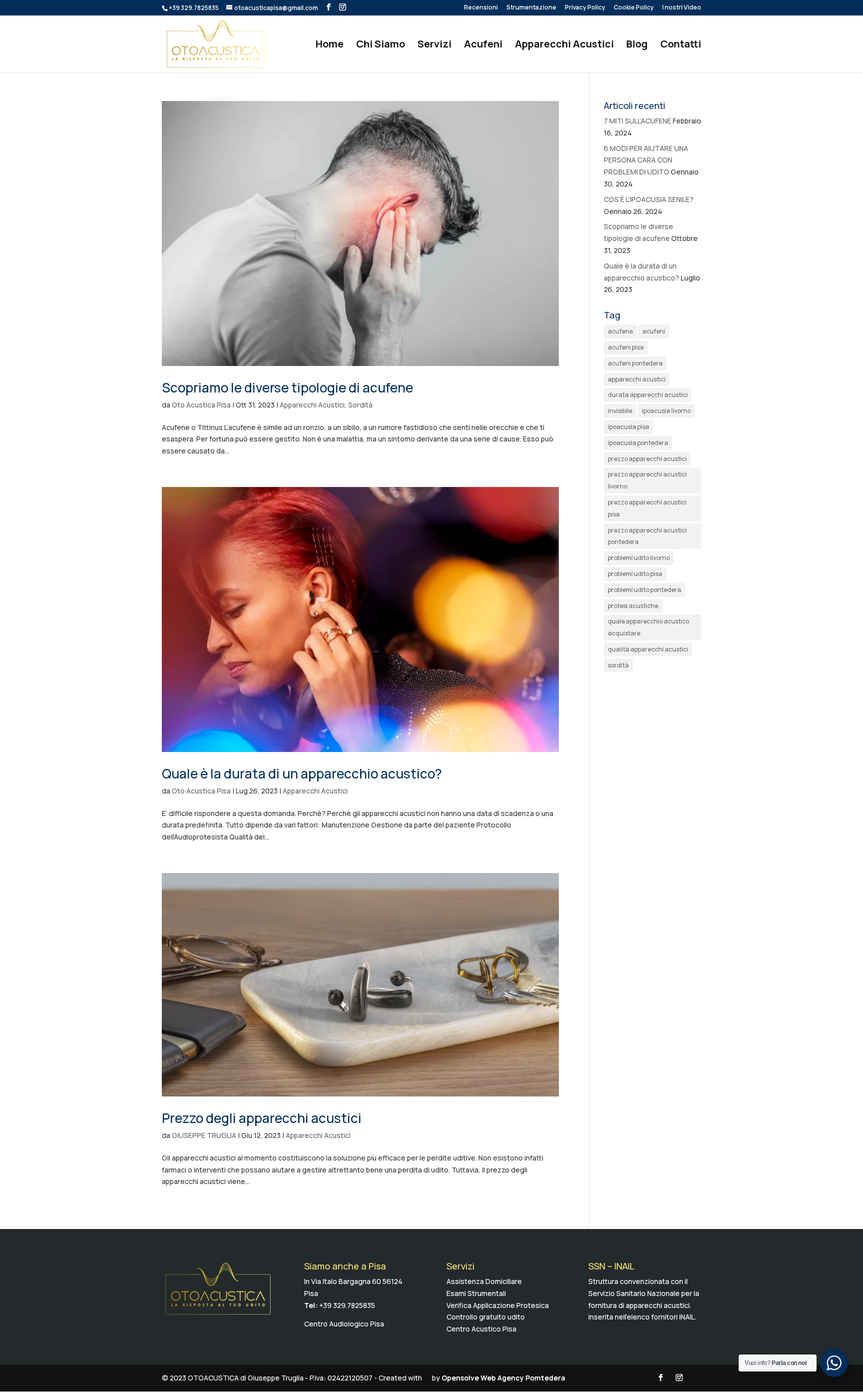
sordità (618, 665)
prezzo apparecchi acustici (647, 458)
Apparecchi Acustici (564, 45)
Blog (637, 45)
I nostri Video (681, 8)
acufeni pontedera (635, 363)
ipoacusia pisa (628, 426)
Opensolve (460, 1377)
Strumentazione (531, 8)
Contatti (680, 45)
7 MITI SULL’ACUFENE (637, 121)
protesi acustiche (633, 606)
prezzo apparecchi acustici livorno (647, 480)
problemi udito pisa (635, 574)
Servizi (434, 45)
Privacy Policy (585, 8)
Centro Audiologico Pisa (344, 1323)
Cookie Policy (634, 8)
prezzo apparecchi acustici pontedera (647, 536)
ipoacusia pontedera (638, 442)
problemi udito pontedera (644, 590)
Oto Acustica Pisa (201, 405)
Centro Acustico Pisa (481, 1329)
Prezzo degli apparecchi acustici (262, 1118)
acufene (620, 331)
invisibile (620, 410)
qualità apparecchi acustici (648, 649)
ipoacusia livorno (666, 410)
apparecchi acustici (637, 379)
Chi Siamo (380, 45)
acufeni (653, 331)
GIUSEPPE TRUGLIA (204, 1135)
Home (330, 45)
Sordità (360, 405)
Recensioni (481, 8)
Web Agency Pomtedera (522, 1377)
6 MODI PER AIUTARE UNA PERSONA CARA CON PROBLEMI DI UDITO (646, 160)
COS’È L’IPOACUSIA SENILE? (649, 199)
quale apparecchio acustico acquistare (648, 627)
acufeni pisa (626, 347)
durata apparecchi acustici (648, 394)
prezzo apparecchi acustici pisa (647, 508)
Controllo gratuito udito (485, 1317)
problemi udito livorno (639, 558)
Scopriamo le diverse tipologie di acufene (287, 387)
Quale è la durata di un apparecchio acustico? (302, 773)
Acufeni (483, 45)
